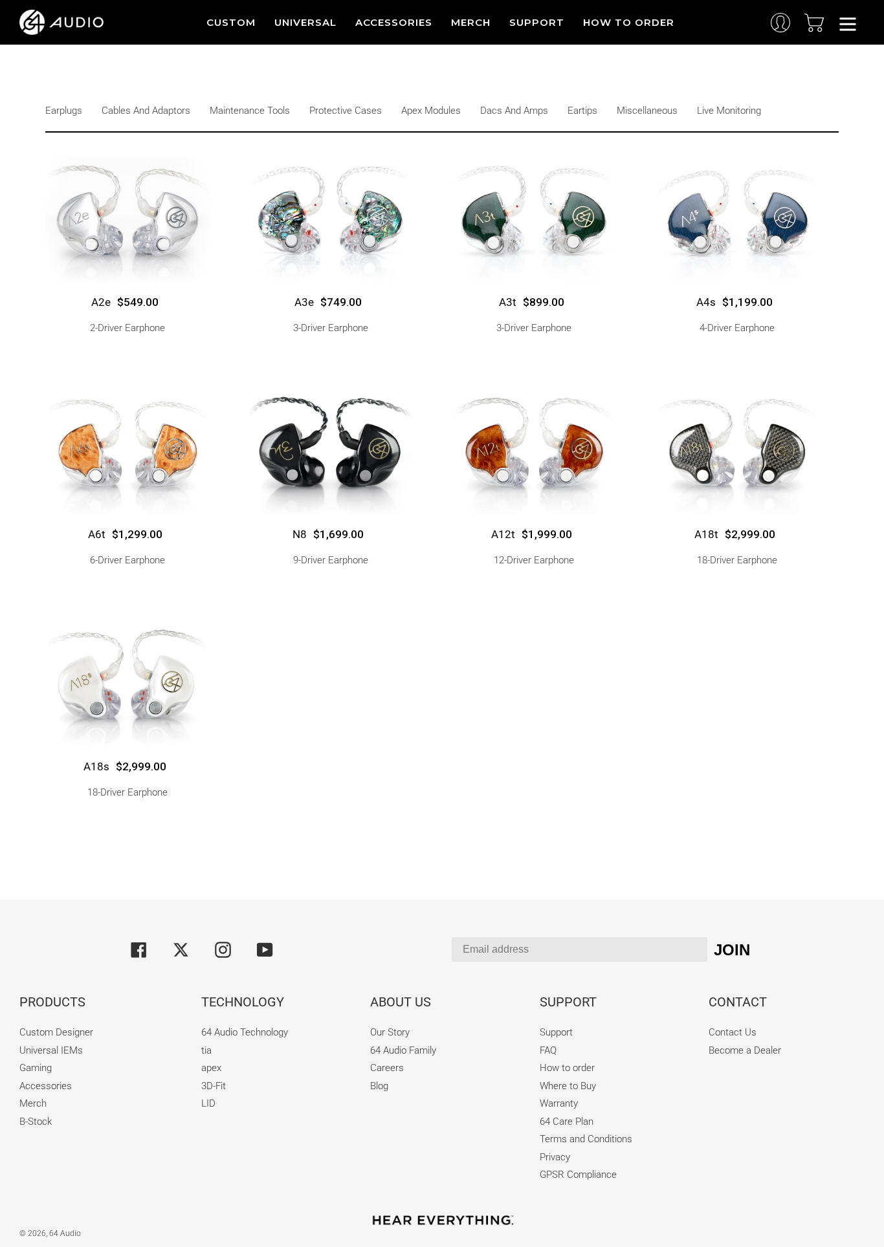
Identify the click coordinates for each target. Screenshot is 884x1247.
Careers (387, 1068)
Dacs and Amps (514, 110)
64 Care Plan (566, 1121)
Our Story (390, 1032)
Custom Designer (56, 1032)
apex (211, 1068)
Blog (379, 1086)
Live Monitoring (729, 110)
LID (208, 1103)
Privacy (555, 1157)
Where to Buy (568, 1086)
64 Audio (65, 1233)
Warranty (559, 1103)
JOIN (732, 950)
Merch (33, 1103)
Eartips (582, 110)
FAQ (548, 1050)
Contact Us (733, 1032)
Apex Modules (431, 110)
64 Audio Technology (244, 1032)
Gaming (35, 1068)
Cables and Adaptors (146, 110)
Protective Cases (345, 110)
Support (556, 1032)
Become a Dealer (745, 1050)
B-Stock (35, 1121)
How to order (567, 1068)
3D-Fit (213, 1086)
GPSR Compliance (578, 1174)
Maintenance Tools (250, 110)
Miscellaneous (647, 110)
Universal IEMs (51, 1050)
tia (206, 1050)
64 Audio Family (403, 1050)
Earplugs (63, 110)
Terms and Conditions (586, 1139)
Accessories (45, 1086)
